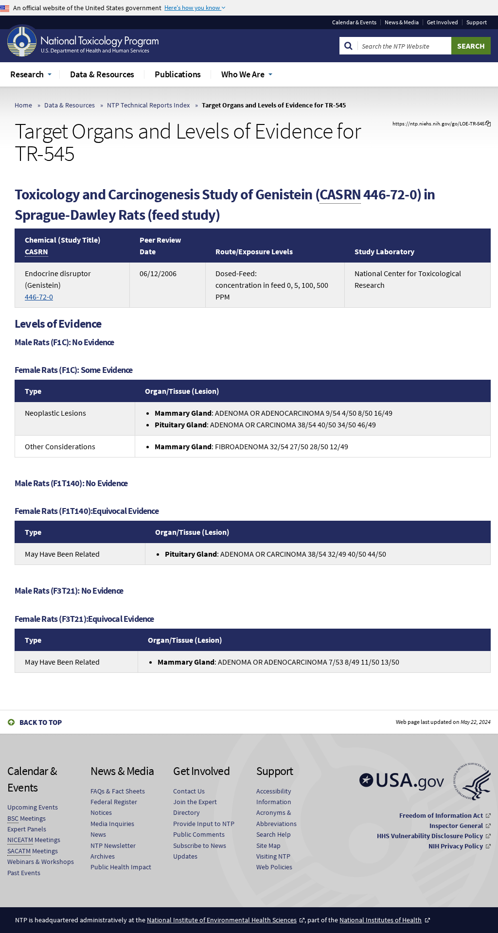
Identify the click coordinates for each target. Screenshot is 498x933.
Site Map (268, 845)
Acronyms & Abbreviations (276, 817)
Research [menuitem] (27, 74)
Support (476, 22)
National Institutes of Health (380, 919)
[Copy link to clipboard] (488, 123)
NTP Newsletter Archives (113, 851)
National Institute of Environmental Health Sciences (222, 919)
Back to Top (40, 722)
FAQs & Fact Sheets (117, 791)
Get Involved (442, 22)
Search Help (273, 834)
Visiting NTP (273, 856)
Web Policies (274, 867)
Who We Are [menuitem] (243, 74)
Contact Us (189, 791)
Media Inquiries (112, 823)
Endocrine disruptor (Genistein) (58, 284)
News (98, 834)
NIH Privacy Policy (455, 846)
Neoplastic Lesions (55, 413)
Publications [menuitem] (178, 74)
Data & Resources (69, 105)
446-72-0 (39, 296)
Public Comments (199, 834)
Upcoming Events (32, 807)
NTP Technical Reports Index (148, 105)
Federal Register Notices (113, 807)
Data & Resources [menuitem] (102, 74)
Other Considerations (60, 446)
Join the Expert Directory (195, 807)
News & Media (402, 22)
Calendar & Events (354, 22)
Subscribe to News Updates (199, 851)
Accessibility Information (273, 796)
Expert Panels (26, 829)
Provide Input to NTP (203, 823)
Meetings (26, 818)
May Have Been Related (62, 554)
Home (23, 105)
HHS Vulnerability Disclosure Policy (430, 835)
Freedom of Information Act (441, 815)
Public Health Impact (120, 867)
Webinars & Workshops (40, 861)
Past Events (23, 872)
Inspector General (456, 825)
